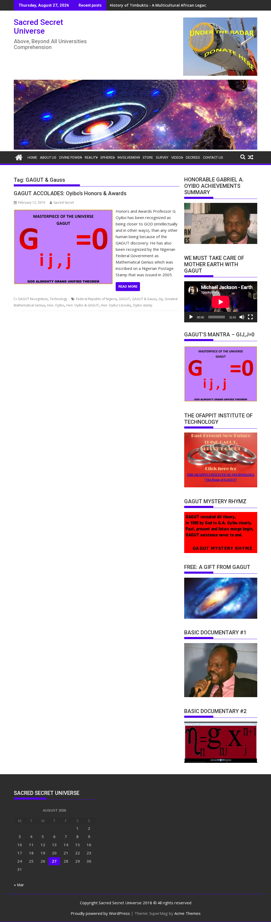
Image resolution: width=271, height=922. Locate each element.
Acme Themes (187, 913)
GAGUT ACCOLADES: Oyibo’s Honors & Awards (70, 193)
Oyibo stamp (142, 305)
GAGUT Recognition (33, 299)
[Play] (191, 317)
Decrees (193, 157)
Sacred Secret (63, 202)
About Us (48, 157)
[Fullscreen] (250, 317)
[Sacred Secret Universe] (135, 148)
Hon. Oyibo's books (116, 305)
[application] (220, 301)
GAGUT (124, 299)
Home (32, 157)
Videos (177, 157)
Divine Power (70, 157)
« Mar (19, 884)
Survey (162, 157)
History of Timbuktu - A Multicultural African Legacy (159, 5)
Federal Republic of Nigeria (96, 299)
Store (148, 157)
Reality (91, 157)
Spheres (107, 157)
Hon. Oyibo (55, 305)
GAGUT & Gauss (144, 299)
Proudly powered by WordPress (100, 913)
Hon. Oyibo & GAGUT (82, 305)
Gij (160, 299)
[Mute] (242, 317)
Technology (58, 299)
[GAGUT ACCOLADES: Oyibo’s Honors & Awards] (63, 211)
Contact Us (213, 157)
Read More (127, 286)
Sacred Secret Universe (38, 26)
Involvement (129, 157)
